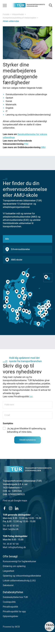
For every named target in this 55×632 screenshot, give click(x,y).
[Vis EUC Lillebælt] (19, 309)
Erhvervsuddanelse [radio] (20, 249)
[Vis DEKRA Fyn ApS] (23, 310)
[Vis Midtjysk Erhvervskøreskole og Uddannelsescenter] (23, 289)
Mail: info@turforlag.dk (14, 547)
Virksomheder (18, 14)
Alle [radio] (7, 239)
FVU (26, 144)
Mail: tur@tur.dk (10, 529)
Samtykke (8, 423)
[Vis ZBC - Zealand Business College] (39, 313)
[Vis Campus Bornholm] (46, 277)
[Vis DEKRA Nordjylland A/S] (27, 275)
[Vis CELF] (38, 324)
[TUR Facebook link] (4, 508)
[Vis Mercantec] (16, 291)
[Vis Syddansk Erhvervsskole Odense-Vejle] (29, 312)
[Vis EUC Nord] (23, 273)
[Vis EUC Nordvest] (8, 282)
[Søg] (50, 5)
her (30, 396)
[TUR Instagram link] (10, 508)
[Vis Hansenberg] (16, 311)
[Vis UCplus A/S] (46, 305)
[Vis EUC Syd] (17, 318)
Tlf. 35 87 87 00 (11, 525)
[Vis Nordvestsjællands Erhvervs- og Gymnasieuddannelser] (39, 307)
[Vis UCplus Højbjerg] (24, 299)
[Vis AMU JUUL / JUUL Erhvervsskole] (43, 307)
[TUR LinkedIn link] (16, 508)
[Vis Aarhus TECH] (25, 296)
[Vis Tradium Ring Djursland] (30, 294)
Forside (6, 14)
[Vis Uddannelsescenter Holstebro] (8, 292)
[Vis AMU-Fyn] (26, 311)
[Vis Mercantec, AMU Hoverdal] (7, 298)
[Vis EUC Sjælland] (42, 316)
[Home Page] (28, 5)
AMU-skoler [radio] (16, 259)
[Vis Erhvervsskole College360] (19, 296)
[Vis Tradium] (22, 292)
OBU (43, 147)
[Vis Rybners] (5, 306)
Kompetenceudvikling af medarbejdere (19, 18)
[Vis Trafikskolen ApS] (9, 306)
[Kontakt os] (49, 626)
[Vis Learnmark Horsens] (21, 303)
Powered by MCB (11, 626)
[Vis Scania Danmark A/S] (46, 312)
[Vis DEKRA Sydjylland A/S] (12, 310)
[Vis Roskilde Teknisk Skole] (41, 310)
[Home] (27, 469)
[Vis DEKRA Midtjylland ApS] (7, 301)
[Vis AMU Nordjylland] (22, 281)
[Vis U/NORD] (48, 302)
